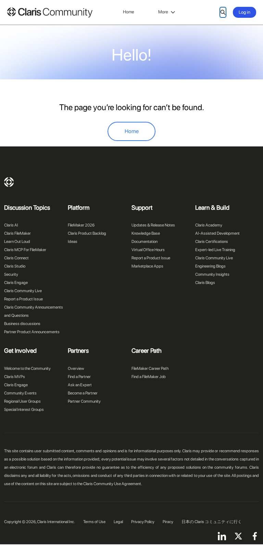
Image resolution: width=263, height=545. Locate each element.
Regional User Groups (22, 401)
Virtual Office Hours (148, 249)
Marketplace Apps (147, 266)
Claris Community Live (23, 290)
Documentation (145, 241)
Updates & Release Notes (153, 225)
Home (128, 11)
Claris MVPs (14, 376)
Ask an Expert (80, 384)
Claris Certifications (211, 241)
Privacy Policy (142, 521)
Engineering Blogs (210, 266)
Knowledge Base (146, 233)
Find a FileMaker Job (149, 376)
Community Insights (212, 274)
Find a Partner (79, 376)
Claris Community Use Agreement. (112, 483)
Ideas (72, 241)
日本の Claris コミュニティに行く (211, 521)
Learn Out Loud (17, 241)
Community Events (20, 393)
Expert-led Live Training (215, 249)
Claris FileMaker (17, 233)
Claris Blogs (205, 282)
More (163, 11)
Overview (76, 368)
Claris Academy (208, 225)
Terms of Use (94, 521)
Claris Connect (16, 258)
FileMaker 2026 (81, 225)
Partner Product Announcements (32, 331)
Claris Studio (14, 266)
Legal (118, 521)
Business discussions (22, 323)
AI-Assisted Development (217, 233)
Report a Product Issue (23, 299)
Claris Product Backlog (87, 233)
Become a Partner (83, 393)
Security (11, 274)
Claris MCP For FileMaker (25, 249)
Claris (9, 182)
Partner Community (84, 401)
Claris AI (11, 225)
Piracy (168, 521)
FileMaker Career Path (150, 368)
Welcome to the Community (27, 368)
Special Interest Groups (24, 409)
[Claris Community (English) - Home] (49, 12)
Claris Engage (16, 282)
